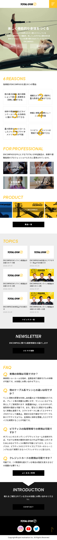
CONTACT (28, 507)
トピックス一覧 (28, 319)
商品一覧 (28, 224)
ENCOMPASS (42, 46)
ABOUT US (15, 46)
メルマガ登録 (28, 351)
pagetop (53, 529)
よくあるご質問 (28, 473)
